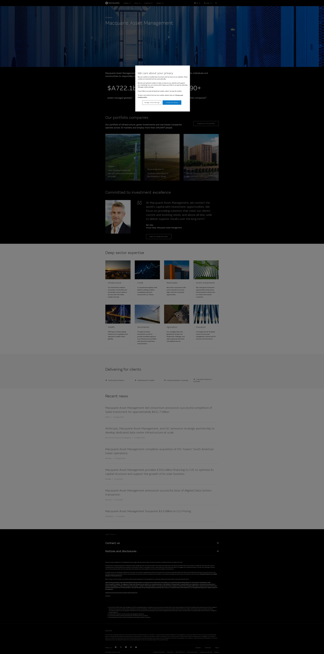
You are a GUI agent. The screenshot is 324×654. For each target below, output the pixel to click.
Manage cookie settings (151, 102)
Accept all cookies (172, 102)
